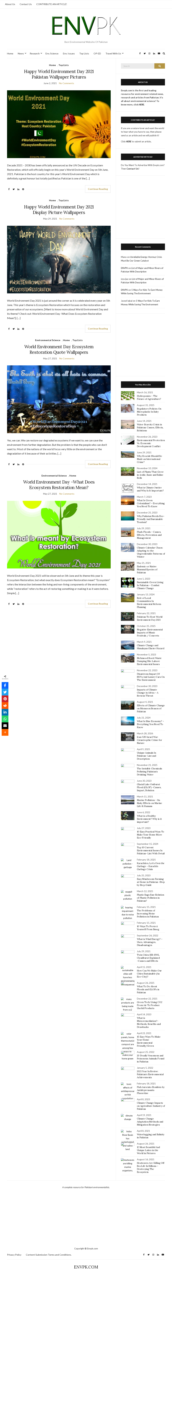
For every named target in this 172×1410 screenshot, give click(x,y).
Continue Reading (98, 188)
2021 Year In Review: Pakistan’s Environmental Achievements (150, 1074)
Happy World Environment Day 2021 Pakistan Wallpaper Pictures (59, 74)
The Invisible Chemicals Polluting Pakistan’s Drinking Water (149, 771)
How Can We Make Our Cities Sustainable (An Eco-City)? (149, 973)
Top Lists (84, 53)
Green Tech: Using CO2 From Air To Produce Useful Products (149, 1005)
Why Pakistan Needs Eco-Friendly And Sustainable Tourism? (150, 519)
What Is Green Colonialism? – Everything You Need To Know (151, 503)
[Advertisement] (143, 209)
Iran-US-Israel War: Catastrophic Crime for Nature (149, 740)
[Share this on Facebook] (5, 685)
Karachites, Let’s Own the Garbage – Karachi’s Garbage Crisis (150, 866)
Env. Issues (69, 53)
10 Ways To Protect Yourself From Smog (148, 928)
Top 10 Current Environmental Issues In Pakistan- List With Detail (151, 850)
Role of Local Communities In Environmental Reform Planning (149, 602)
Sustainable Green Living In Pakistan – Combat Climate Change (150, 585)
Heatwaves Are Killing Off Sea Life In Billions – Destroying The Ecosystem (150, 1167)
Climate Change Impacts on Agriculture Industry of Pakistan (151, 1105)
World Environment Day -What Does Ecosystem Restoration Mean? (59, 484)
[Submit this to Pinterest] (5, 699)
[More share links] (5, 732)
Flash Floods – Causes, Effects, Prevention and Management (149, 534)
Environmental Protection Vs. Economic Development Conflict (151, 443)
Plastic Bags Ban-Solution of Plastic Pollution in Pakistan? (150, 897)
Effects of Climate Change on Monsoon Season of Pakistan (151, 708)
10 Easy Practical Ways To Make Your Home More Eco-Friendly (150, 834)
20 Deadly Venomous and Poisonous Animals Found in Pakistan (150, 1058)
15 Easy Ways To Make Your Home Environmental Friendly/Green (149, 1041)
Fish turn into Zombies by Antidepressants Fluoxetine (150, 1090)
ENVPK (124, 268)
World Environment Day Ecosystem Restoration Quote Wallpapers (59, 349)
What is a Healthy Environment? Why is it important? (149, 818)
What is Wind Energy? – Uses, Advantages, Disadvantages (149, 942)
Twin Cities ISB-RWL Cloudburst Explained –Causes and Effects (148, 957)
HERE (128, 141)
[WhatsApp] (5, 719)
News (21, 53)
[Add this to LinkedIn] (5, 712)
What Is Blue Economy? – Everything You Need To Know (150, 724)
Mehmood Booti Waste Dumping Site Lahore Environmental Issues (149, 661)
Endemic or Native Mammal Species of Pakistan (147, 569)
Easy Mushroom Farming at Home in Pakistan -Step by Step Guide (151, 882)
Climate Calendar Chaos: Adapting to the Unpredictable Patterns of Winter (151, 552)
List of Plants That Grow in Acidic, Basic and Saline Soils (150, 474)
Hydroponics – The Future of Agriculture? (149, 397)
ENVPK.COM (86, 1267)
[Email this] (5, 725)
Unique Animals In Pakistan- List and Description (146, 755)
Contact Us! (132, 168)
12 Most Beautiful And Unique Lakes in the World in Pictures (148, 1150)
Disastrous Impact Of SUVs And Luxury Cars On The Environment (151, 676)
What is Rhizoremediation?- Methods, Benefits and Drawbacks (149, 1022)
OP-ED (97, 53)
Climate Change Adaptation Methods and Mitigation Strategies (150, 1121)
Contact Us (26, 4)
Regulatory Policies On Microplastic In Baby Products (149, 411)
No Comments (66, 83)
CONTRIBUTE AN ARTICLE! (51, 4)
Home (10, 53)
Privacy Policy (14, 1254)
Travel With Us (113, 53)
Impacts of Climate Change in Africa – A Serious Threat (147, 692)
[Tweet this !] (5, 692)
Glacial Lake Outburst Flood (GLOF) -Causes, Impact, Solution (149, 787)
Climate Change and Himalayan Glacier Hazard (150, 647)
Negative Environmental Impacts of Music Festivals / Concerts (150, 632)
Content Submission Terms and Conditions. (49, 1254)
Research (35, 53)
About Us (10, 4)
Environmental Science (47, 340)
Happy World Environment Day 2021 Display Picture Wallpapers (59, 209)
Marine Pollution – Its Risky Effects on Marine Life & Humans (149, 803)
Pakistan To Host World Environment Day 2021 (149, 618)
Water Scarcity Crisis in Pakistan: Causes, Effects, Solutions (150, 427)
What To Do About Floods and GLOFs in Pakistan (148, 989)
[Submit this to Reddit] (5, 705)
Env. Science (52, 53)
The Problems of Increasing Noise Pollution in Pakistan (148, 913)
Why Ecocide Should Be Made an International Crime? (149, 459)
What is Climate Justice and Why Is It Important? (150, 489)
